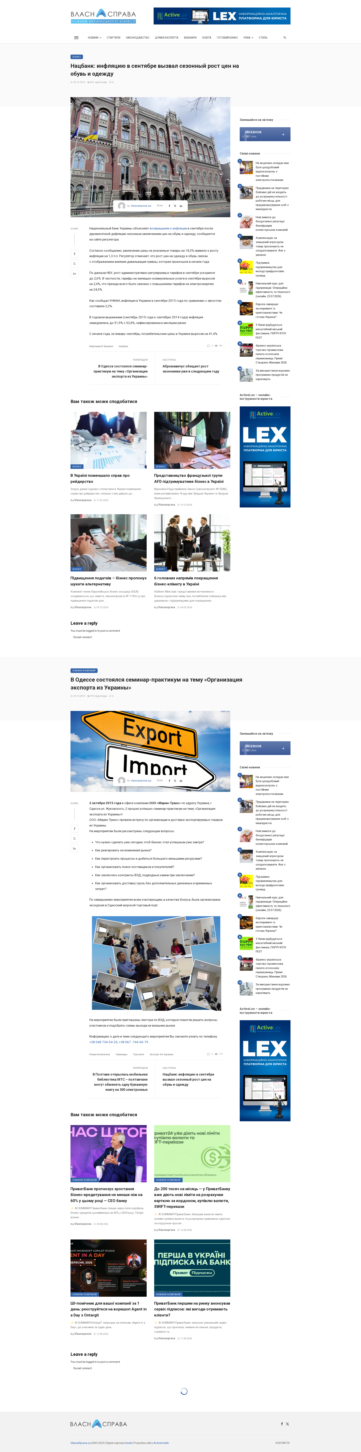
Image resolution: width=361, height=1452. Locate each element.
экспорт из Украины (162, 1054)
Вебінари (190, 37)
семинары (121, 1054)
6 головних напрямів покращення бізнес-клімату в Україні (186, 581)
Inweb (128, 1442)
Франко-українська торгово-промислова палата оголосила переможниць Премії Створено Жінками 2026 (271, 354)
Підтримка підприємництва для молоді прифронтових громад (270, 269)
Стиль (263, 37)
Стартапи (113, 37)
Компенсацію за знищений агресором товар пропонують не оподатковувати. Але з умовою (270, 246)
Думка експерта (166, 37)
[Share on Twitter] (74, 264)
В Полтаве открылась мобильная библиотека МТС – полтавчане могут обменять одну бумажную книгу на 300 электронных (120, 1082)
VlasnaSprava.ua (81, 1442)
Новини (93, 37)
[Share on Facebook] (74, 254)
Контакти (282, 1442)
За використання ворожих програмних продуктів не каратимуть (273, 375)
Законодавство (137, 37)
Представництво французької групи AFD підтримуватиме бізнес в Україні (189, 478)
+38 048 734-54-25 (103, 1042)
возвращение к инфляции (168, 228)
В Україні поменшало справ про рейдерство (100, 478)
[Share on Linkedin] (74, 273)
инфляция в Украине (101, 346)
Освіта (206, 37)
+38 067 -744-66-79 (133, 1042)
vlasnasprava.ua (141, 205)
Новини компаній (84, 670)
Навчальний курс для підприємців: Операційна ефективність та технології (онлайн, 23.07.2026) (273, 290)
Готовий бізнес (227, 37)
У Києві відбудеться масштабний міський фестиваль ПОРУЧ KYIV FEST (271, 331)
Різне (247, 37)
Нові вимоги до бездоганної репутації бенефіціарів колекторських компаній (272, 224)
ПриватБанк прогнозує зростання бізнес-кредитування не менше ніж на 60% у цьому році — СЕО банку (107, 1195)
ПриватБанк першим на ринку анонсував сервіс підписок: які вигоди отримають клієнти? (192, 1309)
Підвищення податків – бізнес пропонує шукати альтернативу (109, 581)
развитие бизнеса (99, 1054)
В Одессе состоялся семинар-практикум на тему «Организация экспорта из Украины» (121, 371)
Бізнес (77, 57)
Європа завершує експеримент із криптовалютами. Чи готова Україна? (269, 310)
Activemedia (161, 1442)
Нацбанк (123, 346)
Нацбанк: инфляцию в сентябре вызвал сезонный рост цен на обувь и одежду (188, 1079)
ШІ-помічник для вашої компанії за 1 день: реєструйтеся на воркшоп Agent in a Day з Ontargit (109, 1309)
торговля (138, 1054)
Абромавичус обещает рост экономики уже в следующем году (191, 368)
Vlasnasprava (82, 500)
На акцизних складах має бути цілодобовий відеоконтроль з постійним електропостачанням (272, 171)
